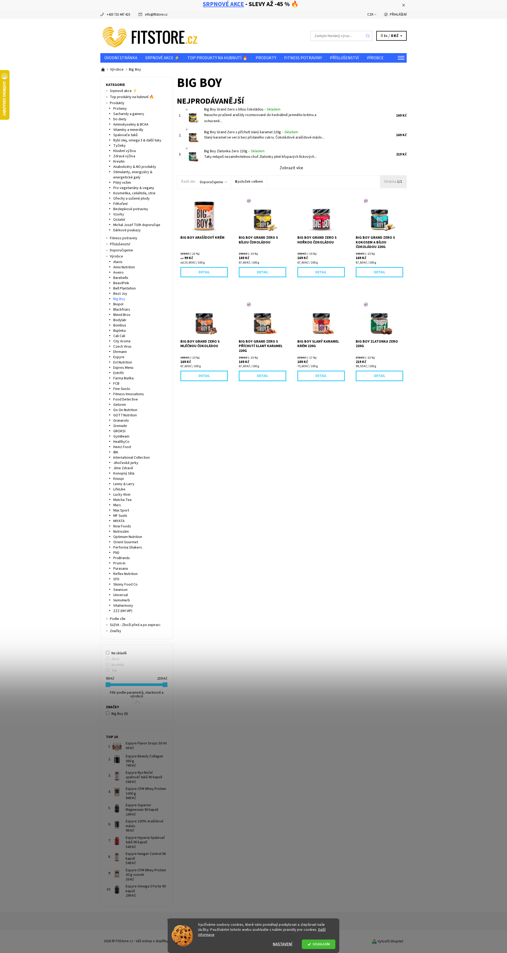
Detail (204, 272)
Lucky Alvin (121, 494)
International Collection (131, 457)
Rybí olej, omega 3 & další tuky (137, 140)
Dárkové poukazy (127, 230)
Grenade (120, 426)
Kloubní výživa (124, 151)
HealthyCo (121, 441)
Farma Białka (123, 378)
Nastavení (282, 944)
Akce (115, 659)
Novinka (117, 664)
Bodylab (119, 320)
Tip (114, 670)
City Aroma (121, 341)
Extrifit (118, 373)
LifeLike (119, 489)
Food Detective (125, 399)
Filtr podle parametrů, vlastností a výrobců (136, 694)
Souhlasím (321, 944)
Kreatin (119, 161)
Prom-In (119, 563)
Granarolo (121, 420)
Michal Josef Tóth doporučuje (136, 225)
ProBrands (121, 558)
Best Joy (120, 293)
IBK (115, 452)
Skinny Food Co (125, 584)
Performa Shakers (127, 547)
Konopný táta (123, 473)
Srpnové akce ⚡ (162, 58)
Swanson (120, 589)
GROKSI (119, 431)
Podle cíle (117, 618)
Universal (120, 595)
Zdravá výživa (124, 156)
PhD (116, 552)
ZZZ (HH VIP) (122, 611)
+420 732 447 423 (118, 14)
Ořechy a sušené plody (131, 198)
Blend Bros (121, 314)
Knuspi (118, 478)
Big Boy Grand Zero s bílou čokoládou (242, 109)
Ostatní (119, 219)
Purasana (120, 568)
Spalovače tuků (125, 135)
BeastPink (121, 283)
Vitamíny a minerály (128, 129)
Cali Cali (119, 336)
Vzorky (118, 214)
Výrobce (375, 58)
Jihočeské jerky (125, 463)
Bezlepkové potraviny (130, 209)
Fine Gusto (121, 389)
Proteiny (120, 108)
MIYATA (119, 521)
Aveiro (118, 272)
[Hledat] (368, 36)
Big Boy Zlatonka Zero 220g (234, 151)
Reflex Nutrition (125, 574)
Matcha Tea (122, 500)
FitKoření (120, 203)
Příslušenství (344, 58)
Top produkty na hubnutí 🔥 (217, 58)
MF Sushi (120, 515)
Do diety (119, 119)
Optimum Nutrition (127, 537)
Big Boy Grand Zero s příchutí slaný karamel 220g (251, 132)
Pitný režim (122, 182)
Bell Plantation (124, 288)
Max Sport (121, 510)
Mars (117, 505)
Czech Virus (122, 346)
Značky (115, 631)
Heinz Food (122, 447)
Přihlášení (398, 14)
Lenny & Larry (123, 484)
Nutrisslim (121, 531)
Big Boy (119, 299)
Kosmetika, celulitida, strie (134, 193)
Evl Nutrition (122, 362)
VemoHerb (121, 600)
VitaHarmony (123, 605)
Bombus (119, 325)
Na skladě (119, 653)
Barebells (120, 277)
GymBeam (121, 436)
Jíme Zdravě (123, 468)
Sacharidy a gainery (128, 114)
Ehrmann (120, 352)
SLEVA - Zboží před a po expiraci (135, 625)
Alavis (118, 262)
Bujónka (119, 330)
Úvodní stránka (120, 58)
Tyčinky (119, 145)
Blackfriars (121, 309)
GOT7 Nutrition (125, 415)
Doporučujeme (211, 182)
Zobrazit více (291, 168)
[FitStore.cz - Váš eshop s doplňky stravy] (150, 36)
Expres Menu (123, 367)
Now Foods (122, 526)
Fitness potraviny (303, 58)
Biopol (118, 304)
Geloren (119, 404)
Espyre (118, 357)
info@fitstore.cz (156, 14)
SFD (116, 579)
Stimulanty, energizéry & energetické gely (132, 174)
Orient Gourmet (125, 542)
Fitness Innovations (128, 394)
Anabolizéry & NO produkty (134, 166)
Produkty (266, 58)
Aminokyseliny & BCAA (130, 124)
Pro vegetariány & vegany (133, 188)
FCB (116, 383)
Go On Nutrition (125, 410)
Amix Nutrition (124, 267)
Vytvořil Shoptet (390, 941)
